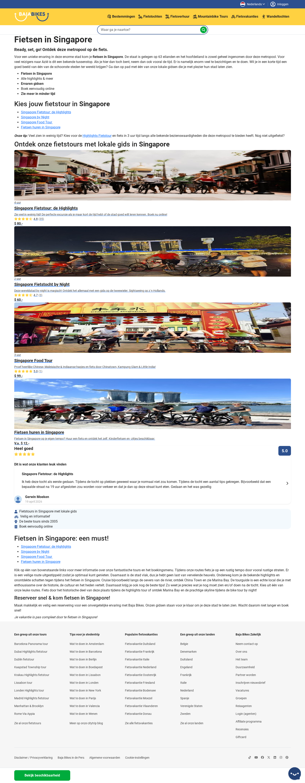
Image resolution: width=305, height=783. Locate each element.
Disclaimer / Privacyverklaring (33, 757)
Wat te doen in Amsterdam (87, 644)
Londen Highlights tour (29, 690)
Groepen (241, 698)
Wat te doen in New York (85, 690)
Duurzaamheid (245, 667)
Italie (183, 682)
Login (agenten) (246, 713)
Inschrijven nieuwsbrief (250, 682)
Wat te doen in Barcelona (86, 651)
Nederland (187, 690)
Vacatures (242, 690)
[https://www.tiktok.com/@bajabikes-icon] (249, 757)
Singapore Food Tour (37, 122)
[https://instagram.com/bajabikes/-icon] (281, 757)
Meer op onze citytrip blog (86, 723)
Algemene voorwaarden (104, 757)
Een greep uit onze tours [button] (30, 634)
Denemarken (188, 651)
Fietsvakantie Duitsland (140, 644)
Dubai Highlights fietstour (30, 651)
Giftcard (241, 737)
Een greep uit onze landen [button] (197, 634)
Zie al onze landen (191, 723)
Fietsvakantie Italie (137, 659)
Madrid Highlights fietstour (31, 698)
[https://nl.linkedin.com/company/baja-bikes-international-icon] (275, 757)
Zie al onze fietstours (27, 723)
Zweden (185, 713)
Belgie (184, 644)
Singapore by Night (35, 117)
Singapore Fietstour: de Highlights (46, 112)
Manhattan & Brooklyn (29, 706)
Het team (242, 659)
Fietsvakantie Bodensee (140, 690)
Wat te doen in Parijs (83, 698)
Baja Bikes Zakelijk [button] (248, 634)
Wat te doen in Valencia (85, 706)
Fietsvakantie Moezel (138, 698)
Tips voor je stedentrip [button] (85, 634)
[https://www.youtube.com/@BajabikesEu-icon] (256, 757)
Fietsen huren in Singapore (40, 127)
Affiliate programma (249, 721)
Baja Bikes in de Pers (71, 757)
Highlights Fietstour (97, 136)
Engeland (186, 667)
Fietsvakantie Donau (138, 713)
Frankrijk (186, 675)
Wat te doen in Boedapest (86, 667)
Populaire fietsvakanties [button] (141, 634)
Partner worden (246, 675)
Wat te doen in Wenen (83, 713)
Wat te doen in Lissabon (85, 675)
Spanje (184, 698)
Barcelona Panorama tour (31, 644)
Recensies (242, 729)
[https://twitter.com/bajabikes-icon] (268, 757)
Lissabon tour (23, 682)
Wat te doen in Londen (84, 682)
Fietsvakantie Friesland (140, 682)
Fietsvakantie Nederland (140, 667)
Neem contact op (247, 644)
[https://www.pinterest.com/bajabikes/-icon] (287, 757)
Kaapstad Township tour (30, 667)
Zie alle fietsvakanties (139, 723)
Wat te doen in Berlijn (83, 659)
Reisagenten (244, 706)
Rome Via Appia (24, 713)
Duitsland (186, 659)
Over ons (241, 651)
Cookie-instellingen (137, 757)
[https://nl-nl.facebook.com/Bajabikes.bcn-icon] (262, 757)
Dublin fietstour (24, 659)
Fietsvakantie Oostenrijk (140, 675)
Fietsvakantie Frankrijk (139, 651)
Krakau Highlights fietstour (31, 675)
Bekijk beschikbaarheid (42, 775)
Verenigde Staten (191, 706)
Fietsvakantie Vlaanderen (141, 706)
